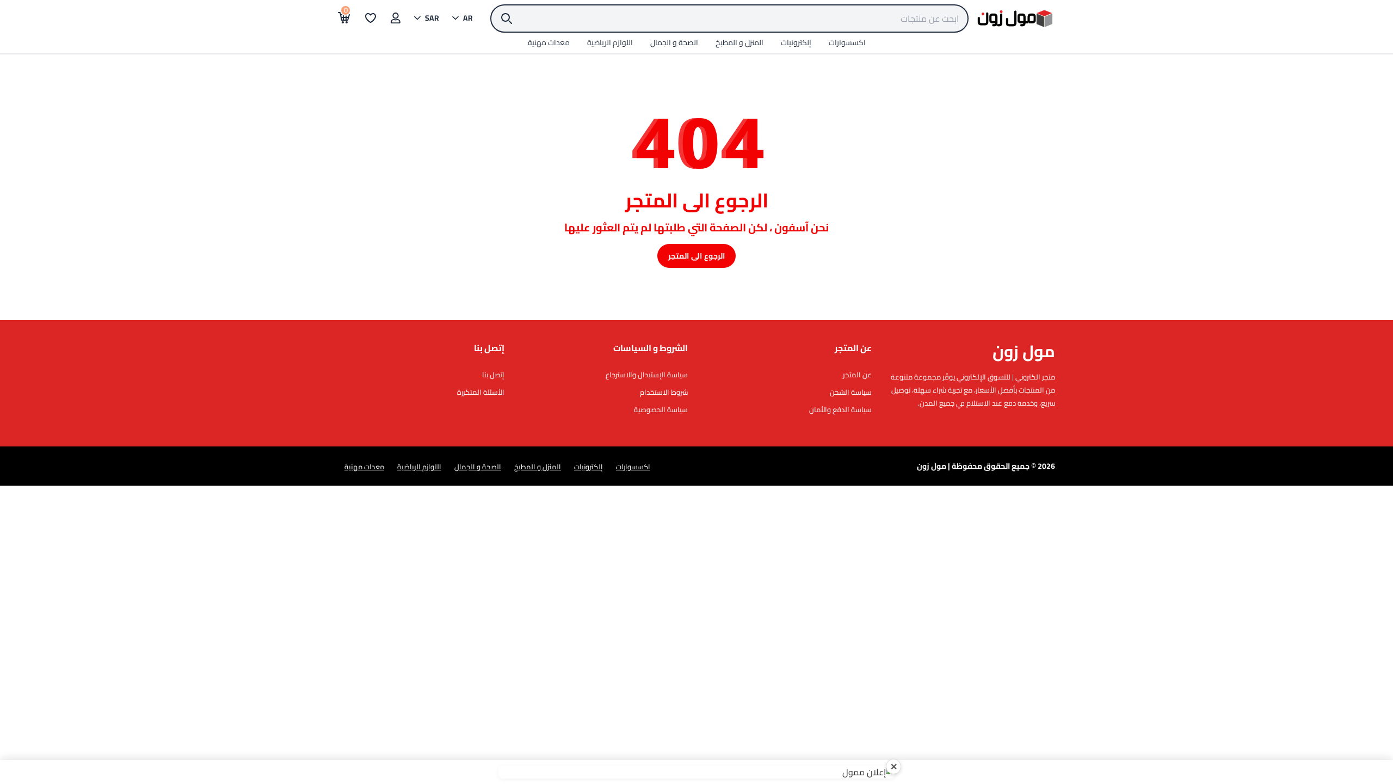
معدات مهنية (364, 466)
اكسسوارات (633, 466)
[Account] (395, 18)
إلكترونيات (588, 466)
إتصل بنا (493, 374)
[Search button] (506, 18)
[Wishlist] (370, 17)
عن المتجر (857, 374)
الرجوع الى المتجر (696, 256)
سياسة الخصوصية (661, 409)
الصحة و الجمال (477, 466)
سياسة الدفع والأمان (840, 409)
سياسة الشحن (851, 392)
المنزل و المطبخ (537, 466)
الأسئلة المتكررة (480, 392)
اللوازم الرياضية (419, 466)
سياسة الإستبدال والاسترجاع (647, 374)
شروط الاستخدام (664, 392)
